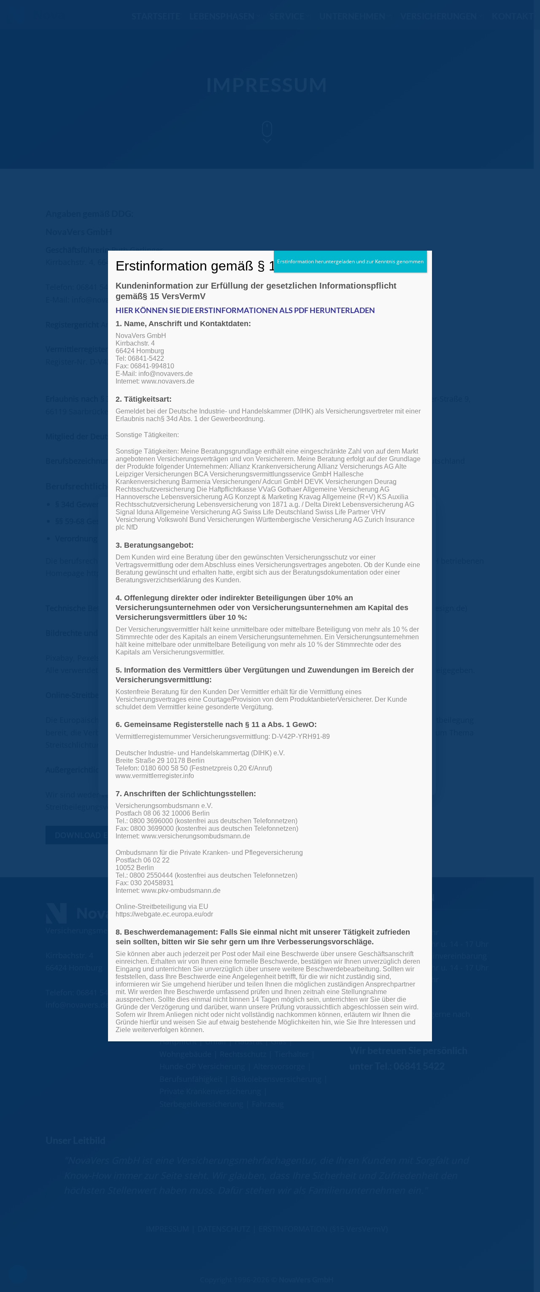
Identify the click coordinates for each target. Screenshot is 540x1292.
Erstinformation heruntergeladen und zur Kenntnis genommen (350, 261)
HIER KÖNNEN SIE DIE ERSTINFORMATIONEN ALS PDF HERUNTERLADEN (245, 310)
